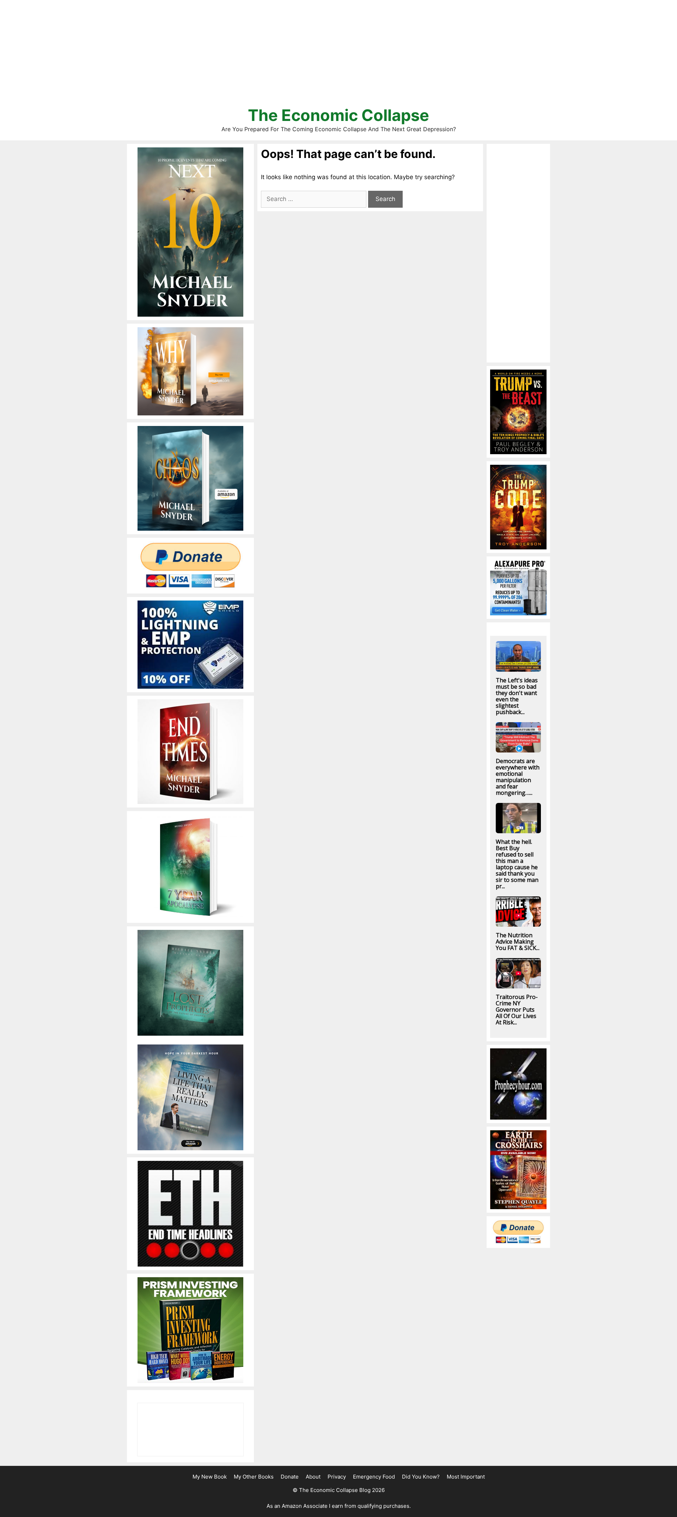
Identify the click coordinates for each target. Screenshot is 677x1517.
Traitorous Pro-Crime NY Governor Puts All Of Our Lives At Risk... (517, 1009)
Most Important (466, 1476)
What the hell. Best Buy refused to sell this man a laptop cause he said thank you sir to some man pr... (517, 864)
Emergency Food (374, 1476)
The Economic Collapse (338, 115)
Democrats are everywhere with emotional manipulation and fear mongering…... (517, 777)
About (313, 1476)
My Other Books (254, 1476)
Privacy (337, 1476)
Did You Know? (421, 1476)
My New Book (210, 1476)
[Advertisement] (338, 56)
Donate (290, 1476)
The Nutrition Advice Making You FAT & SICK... (517, 941)
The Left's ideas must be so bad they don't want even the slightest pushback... (517, 696)
